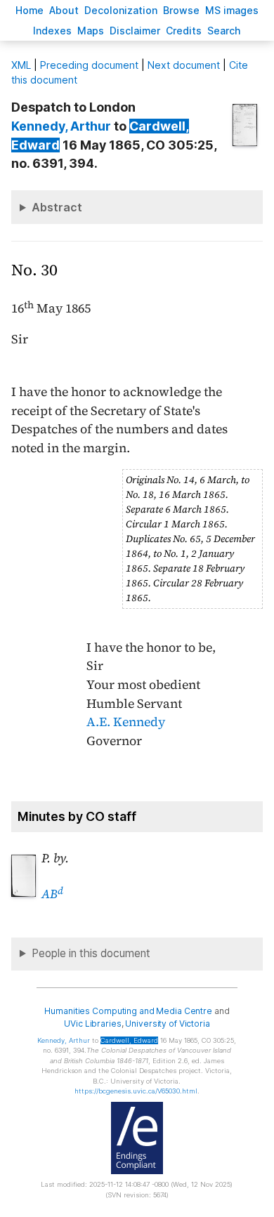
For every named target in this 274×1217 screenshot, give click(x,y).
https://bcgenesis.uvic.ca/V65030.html (135, 1091)
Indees (52, 31)
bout (64, 10)
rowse (181, 10)
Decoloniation (120, 10)
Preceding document (89, 65)
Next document (184, 65)
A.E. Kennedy (125, 721)
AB (52, 894)
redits (184, 31)
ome (29, 10)
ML (21, 65)
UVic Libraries (92, 1023)
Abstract (57, 207)
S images (232, 10)
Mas (90, 31)
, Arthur (61, 126)
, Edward (129, 1040)
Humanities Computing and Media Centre (128, 1011)
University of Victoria (167, 1023)
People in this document (91, 953)
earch (224, 31)
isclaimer (135, 31)
